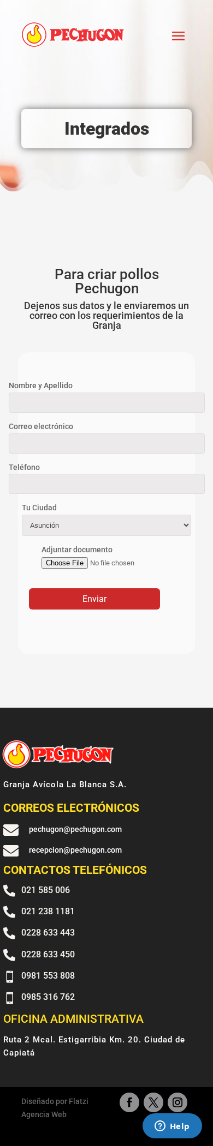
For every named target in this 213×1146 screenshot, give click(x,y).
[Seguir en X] (153, 1102)
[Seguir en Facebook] (129, 1102)
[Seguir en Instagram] (177, 1102)
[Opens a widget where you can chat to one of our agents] (172, 1127)
